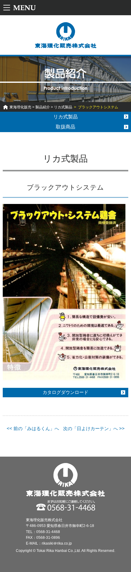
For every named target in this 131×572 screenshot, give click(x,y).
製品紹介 (42, 107)
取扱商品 (65, 126)
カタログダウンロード (65, 392)
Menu (20, 8)
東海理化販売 (20, 107)
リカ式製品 (63, 107)
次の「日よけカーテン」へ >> (94, 428)
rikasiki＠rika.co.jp (57, 543)
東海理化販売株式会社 (65, 35)
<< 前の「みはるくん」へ (33, 428)
